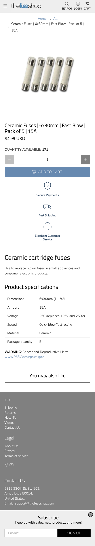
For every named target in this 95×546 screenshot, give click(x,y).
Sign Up (74, 533)
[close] (90, 514)
